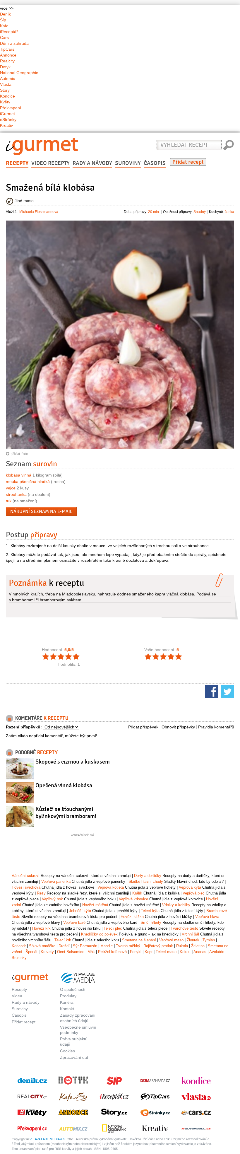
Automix (7, 78)
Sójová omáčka (42, 946)
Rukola (182, 946)
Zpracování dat (74, 1057)
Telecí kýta (150, 911)
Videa (17, 995)
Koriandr (19, 946)
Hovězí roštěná (95, 905)
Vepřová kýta (190, 887)
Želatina (198, 946)
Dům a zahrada (14, 43)
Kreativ (6, 125)
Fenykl (135, 952)
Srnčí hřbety (150, 922)
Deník (5, 14)
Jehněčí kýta (80, 911)
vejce (11, 488)
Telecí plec (113, 928)
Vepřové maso (171, 940)
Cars (4, 37)
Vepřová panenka (56, 881)
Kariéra (66, 1002)
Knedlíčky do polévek (99, 934)
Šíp (3, 20)
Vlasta (5, 84)
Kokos (185, 952)
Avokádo (216, 952)
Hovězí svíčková (26, 887)
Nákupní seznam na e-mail (41, 511)
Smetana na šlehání (139, 940)
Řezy (41, 893)
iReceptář (9, 31)
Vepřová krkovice (133, 899)
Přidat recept (188, 161)
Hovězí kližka (132, 916)
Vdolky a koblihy (176, 905)
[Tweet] (227, 691)
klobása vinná (18, 475)
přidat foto (18, 454)
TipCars (7, 49)
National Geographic (19, 72)
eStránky (8, 119)
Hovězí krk (41, 928)
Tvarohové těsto (184, 928)
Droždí (64, 946)
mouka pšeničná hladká (28, 481)
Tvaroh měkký (128, 946)
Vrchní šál (190, 934)
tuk (8, 501)
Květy (5, 102)
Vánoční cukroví (26, 875)
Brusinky (19, 957)
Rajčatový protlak (158, 946)
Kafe (4, 25)
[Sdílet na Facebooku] (211, 691)
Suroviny (128, 163)
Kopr (148, 952)
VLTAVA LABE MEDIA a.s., (48, 1139)
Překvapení (10, 107)
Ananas (199, 952)
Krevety (47, 952)
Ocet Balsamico (70, 952)
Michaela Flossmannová (38, 212)
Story (5, 90)
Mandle (106, 946)
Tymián (209, 940)
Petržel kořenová (112, 952)
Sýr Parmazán (85, 946)
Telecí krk (62, 940)
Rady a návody (92, 163)
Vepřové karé (74, 922)
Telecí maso (166, 952)
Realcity (7, 61)
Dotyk (5, 66)
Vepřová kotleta (110, 887)
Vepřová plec (194, 893)
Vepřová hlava (207, 916)
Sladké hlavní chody (145, 881)
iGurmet (7, 113)
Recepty (17, 163)
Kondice (7, 96)
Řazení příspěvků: (24, 727)
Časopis (155, 163)
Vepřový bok (52, 899)
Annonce (8, 55)
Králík (137, 893)
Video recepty (50, 163)
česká (229, 212)
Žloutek (193, 940)
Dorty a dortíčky (147, 875)
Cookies (67, 1051)
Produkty (68, 995)
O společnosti (72, 989)
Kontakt (67, 1008)
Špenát (31, 952)
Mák (91, 952)
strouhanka (16, 494)
